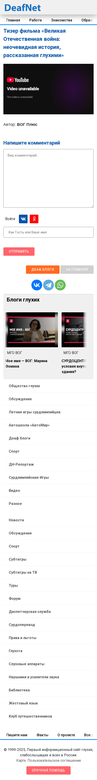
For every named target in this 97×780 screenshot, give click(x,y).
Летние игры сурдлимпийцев (34, 412)
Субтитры (17, 559)
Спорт (14, 451)
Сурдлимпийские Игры (29, 477)
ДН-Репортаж (21, 464)
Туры (13, 585)
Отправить (19, 251)
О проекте (66, 735)
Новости (16, 520)
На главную (77, 269)
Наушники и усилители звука (34, 677)
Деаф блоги (42, 269)
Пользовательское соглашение (54, 760)
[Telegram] (48, 285)
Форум (15, 598)
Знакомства (61, 20)
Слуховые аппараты (26, 664)
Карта (21, 760)
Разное (15, 504)
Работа (35, 20)
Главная (13, 20)
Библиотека (19, 690)
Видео (14, 490)
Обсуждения (20, 399)
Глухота (15, 651)
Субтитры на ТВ (23, 572)
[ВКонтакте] (36, 285)
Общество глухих (24, 386)
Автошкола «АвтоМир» (29, 425)
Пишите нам (16, 735)
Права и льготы (22, 638)
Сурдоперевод (22, 625)
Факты (42, 735)
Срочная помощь (48, 770)
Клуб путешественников (30, 716)
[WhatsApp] (60, 285)
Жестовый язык (23, 703)
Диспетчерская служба (30, 612)
